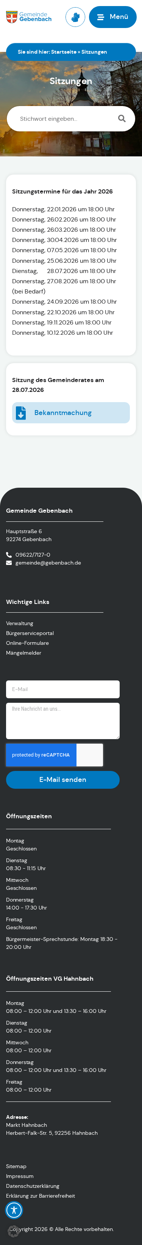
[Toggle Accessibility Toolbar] (14, 1210)
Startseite (63, 51)
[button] (13, 1231)
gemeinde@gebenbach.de (48, 562)
